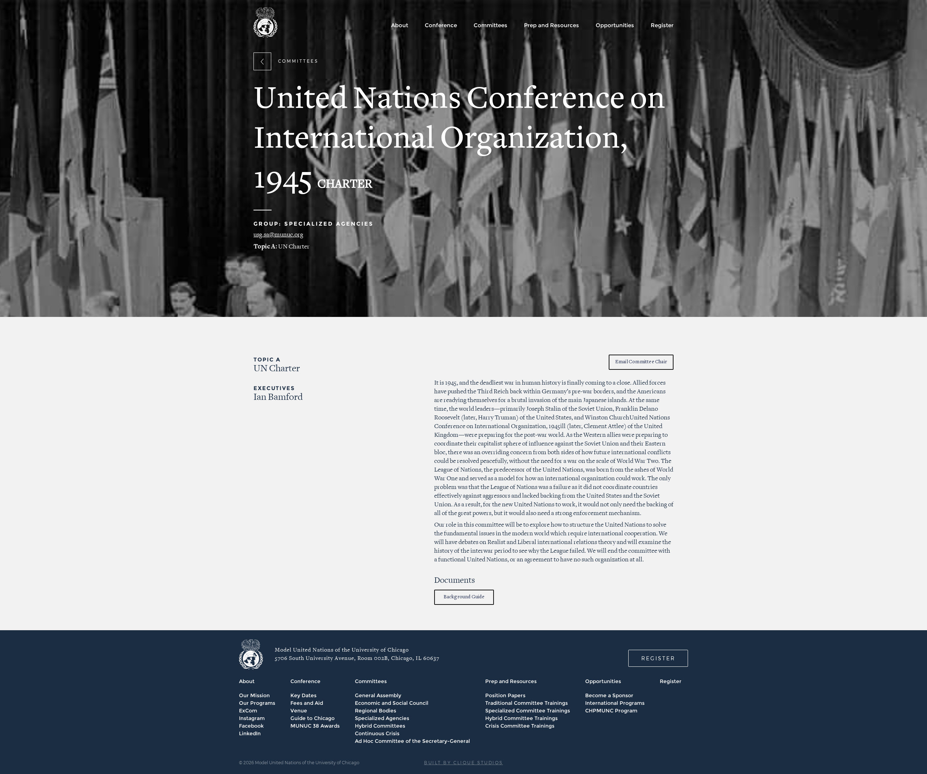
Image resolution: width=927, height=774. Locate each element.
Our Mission (254, 695)
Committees (490, 25)
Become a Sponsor (609, 695)
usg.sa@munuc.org (278, 235)
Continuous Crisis (377, 733)
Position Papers (505, 695)
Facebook (251, 726)
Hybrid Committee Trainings (521, 718)
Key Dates (303, 695)
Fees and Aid (306, 703)
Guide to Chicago (312, 718)
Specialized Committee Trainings (527, 710)
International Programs (615, 703)
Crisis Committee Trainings (519, 726)
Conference (441, 25)
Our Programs (257, 703)
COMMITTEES (298, 60)
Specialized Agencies (382, 718)
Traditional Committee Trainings (526, 703)
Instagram (252, 718)
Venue (298, 710)
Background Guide (464, 597)
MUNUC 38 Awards (315, 726)
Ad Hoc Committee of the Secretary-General (412, 741)
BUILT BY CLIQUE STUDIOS (463, 762)
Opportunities (615, 25)
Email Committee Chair (641, 362)
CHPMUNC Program (611, 710)
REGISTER (658, 658)
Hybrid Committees (380, 726)
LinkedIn (250, 733)
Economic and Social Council (391, 703)
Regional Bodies (375, 710)
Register (662, 25)
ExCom (248, 710)
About (399, 25)
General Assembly (378, 695)
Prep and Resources (551, 25)
